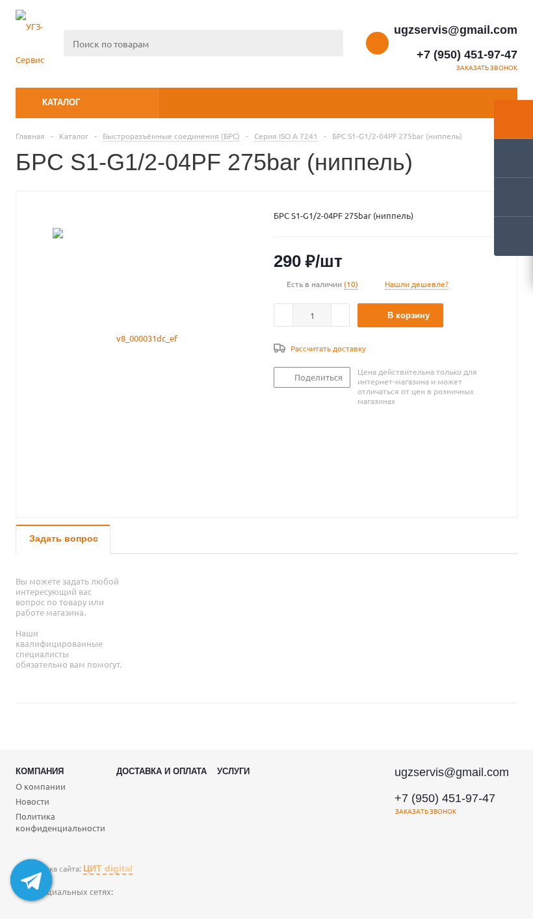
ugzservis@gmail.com (455, 30)
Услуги (233, 771)
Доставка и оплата (161, 771)
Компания (40, 771)
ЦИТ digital (108, 868)
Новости (32, 801)
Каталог (61, 102)
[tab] (63, 539)
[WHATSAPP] (54, 908)
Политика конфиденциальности (60, 822)
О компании (41, 786)
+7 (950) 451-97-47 (467, 54)
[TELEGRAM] (26, 908)
